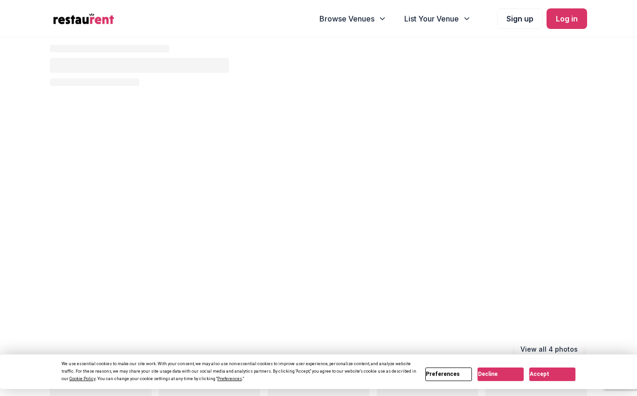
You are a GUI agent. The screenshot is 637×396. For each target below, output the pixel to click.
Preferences (443, 374)
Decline (488, 374)
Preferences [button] (229, 378)
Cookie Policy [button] (82, 378)
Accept (539, 374)
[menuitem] (353, 18)
